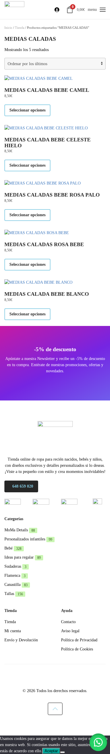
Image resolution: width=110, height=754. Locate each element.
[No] (62, 752)
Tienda (19, 27)
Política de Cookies (77, 649)
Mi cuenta (12, 631)
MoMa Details (19, 530)
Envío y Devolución (21, 640)
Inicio (8, 27)
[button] (103, 10)
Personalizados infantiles (28, 539)
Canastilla (16, 584)
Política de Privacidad (79, 640)
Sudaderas (15, 566)
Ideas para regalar (22, 557)
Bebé (12, 548)
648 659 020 (22, 486)
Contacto (68, 622)
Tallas (13, 593)
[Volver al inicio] (14, 9)
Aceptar (51, 751)
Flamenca (15, 575)
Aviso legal (70, 631)
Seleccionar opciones (27, 110)
